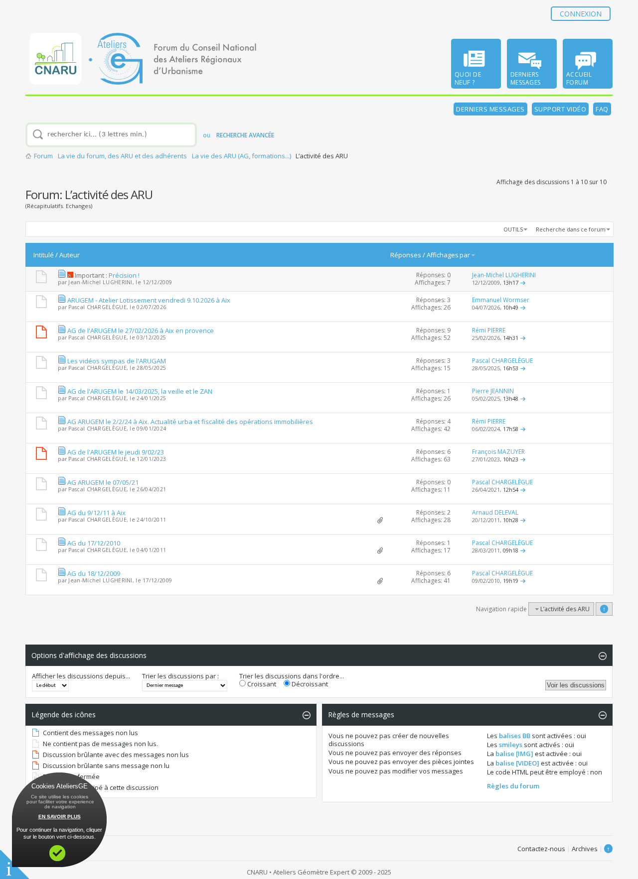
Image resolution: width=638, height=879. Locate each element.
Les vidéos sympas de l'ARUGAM (116, 360)
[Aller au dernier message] (523, 282)
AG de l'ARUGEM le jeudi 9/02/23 (115, 451)
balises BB (514, 735)
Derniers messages (490, 109)
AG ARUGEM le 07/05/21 (103, 482)
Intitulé (43, 254)
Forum (43, 155)
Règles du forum (513, 785)
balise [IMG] (514, 753)
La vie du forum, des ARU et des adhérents (122, 155)
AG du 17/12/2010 (93, 543)
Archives (585, 848)
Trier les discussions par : (180, 676)
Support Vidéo (560, 109)
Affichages (443, 254)
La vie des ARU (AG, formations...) (241, 155)
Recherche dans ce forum (571, 229)
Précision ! (124, 275)
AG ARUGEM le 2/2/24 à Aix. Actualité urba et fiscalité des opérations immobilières (190, 421)
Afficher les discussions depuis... (81, 676)
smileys (510, 744)
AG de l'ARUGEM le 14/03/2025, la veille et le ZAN (139, 391)
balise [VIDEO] (517, 763)
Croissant (261, 684)
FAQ (602, 109)
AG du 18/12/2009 (93, 573)
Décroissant (309, 684)
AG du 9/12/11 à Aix (96, 512)
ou (238, 135)
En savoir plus (59, 816)
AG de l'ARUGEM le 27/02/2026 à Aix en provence (140, 330)
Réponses (405, 254)
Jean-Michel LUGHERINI (100, 282)
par (465, 254)
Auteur (69, 254)
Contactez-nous (541, 848)
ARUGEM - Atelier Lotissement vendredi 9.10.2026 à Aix (148, 300)
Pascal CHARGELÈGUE (97, 307)
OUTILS (513, 229)
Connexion (581, 13)
